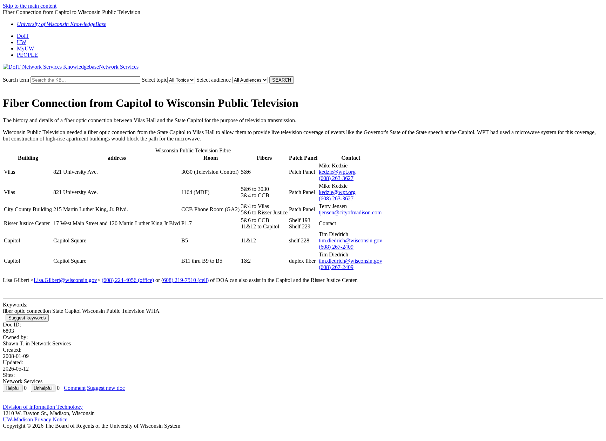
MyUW (25, 48)
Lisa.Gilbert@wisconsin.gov (65, 280)
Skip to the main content (29, 6)
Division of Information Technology (43, 407)
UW (21, 42)
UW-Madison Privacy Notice (35, 419)
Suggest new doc (106, 388)
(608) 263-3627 (336, 178)
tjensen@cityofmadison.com (350, 212)
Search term (16, 80)
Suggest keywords (27, 318)
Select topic (154, 80)
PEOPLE (27, 55)
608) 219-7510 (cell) (186, 280)
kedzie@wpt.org (337, 172)
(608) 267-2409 (336, 247)
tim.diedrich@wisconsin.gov (350, 240)
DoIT (23, 36)
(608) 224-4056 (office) (128, 280)
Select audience (213, 80)
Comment (75, 388)
